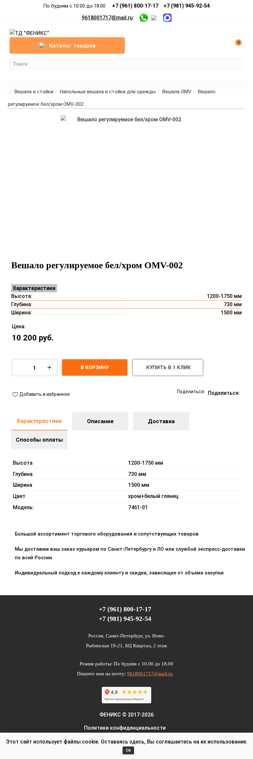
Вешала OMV (176, 92)
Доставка (161, 421)
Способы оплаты (39, 439)
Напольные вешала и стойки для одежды (108, 92)
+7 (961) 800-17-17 (135, 6)
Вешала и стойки (33, 92)
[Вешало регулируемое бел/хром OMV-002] (126, 181)
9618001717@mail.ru (107, 18)
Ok (128, 750)
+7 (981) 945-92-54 (186, 6)
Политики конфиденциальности (125, 728)
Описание (100, 421)
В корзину (95, 367)
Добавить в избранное (44, 393)
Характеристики (39, 421)
